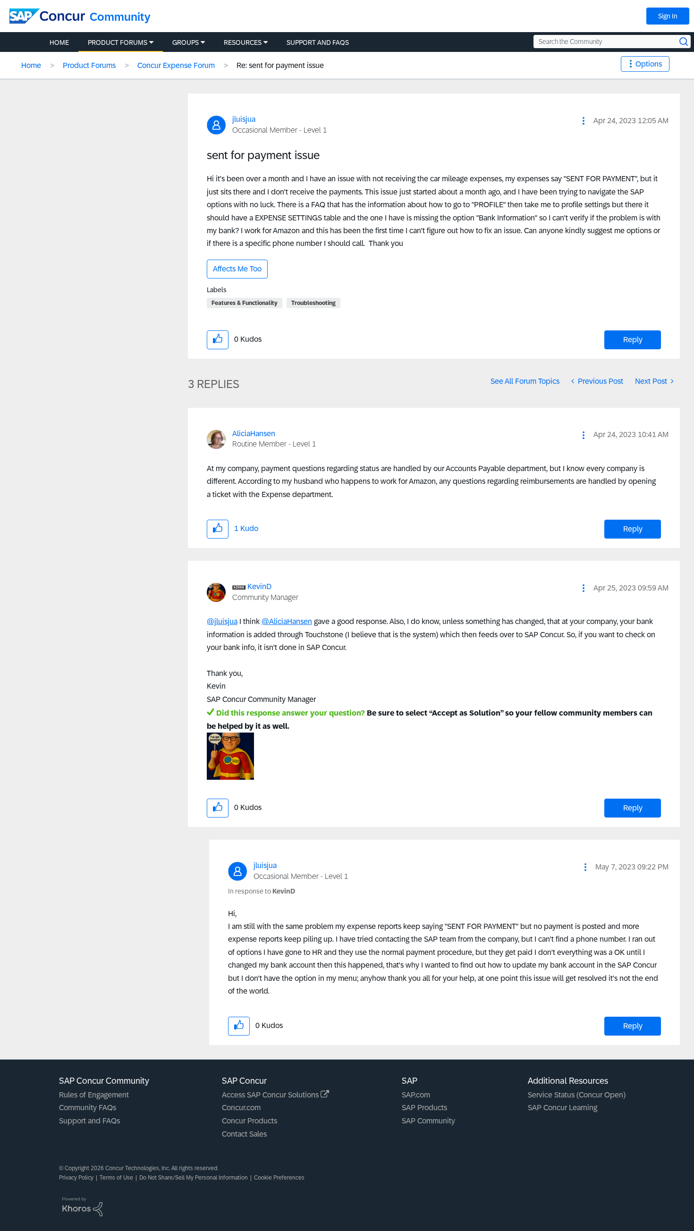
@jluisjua (222, 621)
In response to (261, 891)
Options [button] (648, 64)
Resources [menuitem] (243, 42)
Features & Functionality (245, 303)
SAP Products (424, 1108)
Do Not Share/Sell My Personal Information (193, 1177)
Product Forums (89, 65)
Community (120, 16)
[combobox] (612, 41)
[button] (584, 121)
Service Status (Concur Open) (577, 1095)
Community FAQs (87, 1108)
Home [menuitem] (59, 42)
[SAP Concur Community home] (47, 16)
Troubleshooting (313, 303)
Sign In (667, 16)
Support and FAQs (89, 1121)
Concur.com (241, 1108)
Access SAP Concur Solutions (271, 1095)
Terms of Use (116, 1177)
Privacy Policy (76, 1177)
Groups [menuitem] (185, 42)
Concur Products (249, 1121)
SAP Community (428, 1121)
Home (31, 65)
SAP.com (416, 1095)
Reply (633, 340)
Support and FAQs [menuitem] (318, 42)
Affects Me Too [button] (237, 269)
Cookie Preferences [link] (279, 1177)
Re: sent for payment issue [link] (280, 65)
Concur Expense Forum (176, 65)
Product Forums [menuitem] (117, 42)
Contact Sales (244, 1134)
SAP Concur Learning (562, 1108)
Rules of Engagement (94, 1095)
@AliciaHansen (287, 621)
